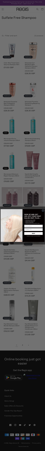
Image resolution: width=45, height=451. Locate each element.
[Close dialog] (43, 211)
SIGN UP (33, 233)
